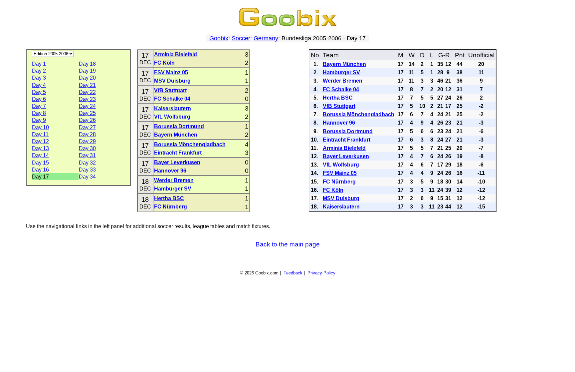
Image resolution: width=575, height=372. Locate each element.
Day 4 (39, 85)
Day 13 (40, 148)
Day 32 (87, 163)
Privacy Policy (321, 272)
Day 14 (40, 155)
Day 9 (39, 120)
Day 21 (87, 85)
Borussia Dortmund (179, 126)
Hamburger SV (172, 188)
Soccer (241, 38)
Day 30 (87, 148)
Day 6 (39, 99)
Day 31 (87, 155)
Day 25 (87, 113)
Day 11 (40, 134)
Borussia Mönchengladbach (190, 144)
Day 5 (39, 92)
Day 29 (87, 141)
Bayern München (175, 135)
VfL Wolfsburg (172, 117)
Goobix (218, 38)
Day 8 (39, 113)
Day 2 (39, 71)
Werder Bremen (174, 180)
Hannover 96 (170, 171)
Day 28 (87, 134)
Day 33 (87, 170)
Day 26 (87, 120)
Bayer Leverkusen (177, 162)
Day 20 (87, 78)
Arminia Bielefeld (175, 54)
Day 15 (40, 163)
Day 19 (87, 71)
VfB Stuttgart (170, 90)
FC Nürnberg (170, 206)
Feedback (293, 272)
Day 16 (40, 170)
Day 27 (87, 127)
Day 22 (87, 92)
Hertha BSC (169, 198)
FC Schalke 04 (172, 99)
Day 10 (40, 127)
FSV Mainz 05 (171, 72)
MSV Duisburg (172, 81)
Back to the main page (288, 244)
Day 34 (87, 177)
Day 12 (40, 141)
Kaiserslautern (172, 108)
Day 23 (87, 99)
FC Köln (164, 63)
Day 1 (39, 64)
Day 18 (87, 64)
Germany (266, 38)
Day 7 (39, 106)
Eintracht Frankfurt (178, 153)
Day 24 (87, 106)
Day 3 (39, 78)
